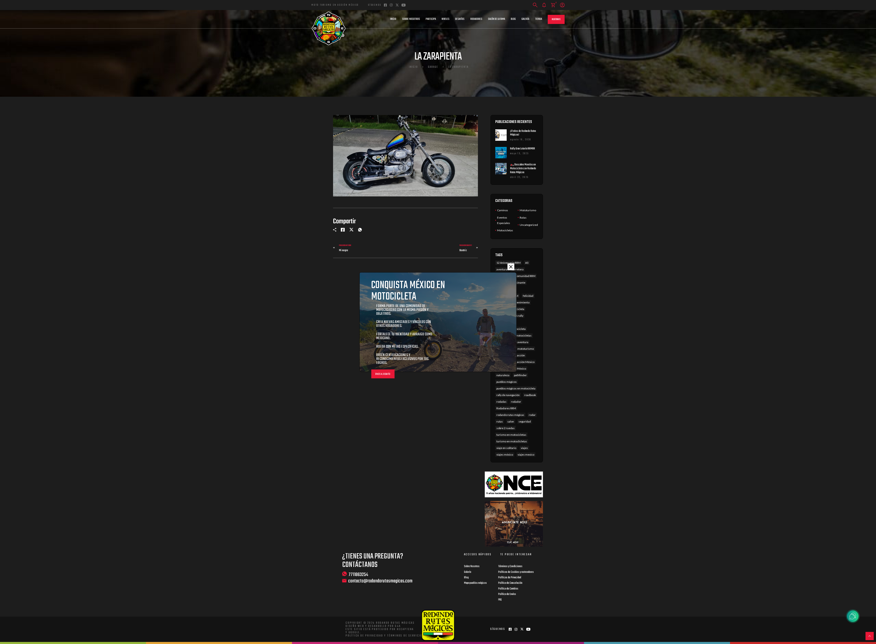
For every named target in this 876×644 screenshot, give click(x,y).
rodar (532, 415)
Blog (513, 19)
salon (510, 421)
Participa (431, 19)
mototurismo (525, 348)
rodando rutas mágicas (510, 415)
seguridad (525, 421)
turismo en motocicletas (511, 434)
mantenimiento (519, 302)
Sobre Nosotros (411, 19)
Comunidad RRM (525, 276)
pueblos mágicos (506, 381)
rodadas (501, 401)
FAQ (500, 599)
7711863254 (358, 574)
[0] (553, 5)
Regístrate (556, 19)
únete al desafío (382, 374)
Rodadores (476, 19)
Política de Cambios (508, 589)
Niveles (445, 19)
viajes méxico (504, 454)
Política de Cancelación (510, 583)
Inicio (393, 19)
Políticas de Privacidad (509, 577)
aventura (501, 269)
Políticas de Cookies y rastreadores (516, 572)
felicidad (528, 295)
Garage (433, 67)
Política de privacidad (364, 636)
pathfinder (520, 375)
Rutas (523, 217)
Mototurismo (528, 210)
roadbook (530, 395)
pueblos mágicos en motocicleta (515, 388)
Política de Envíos (507, 594)
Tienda (538, 19)
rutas (499, 421)
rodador (516, 401)
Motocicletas (505, 230)
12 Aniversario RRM (508, 262)
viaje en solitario (506, 448)
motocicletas (524, 335)
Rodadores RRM (506, 408)
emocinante (518, 282)
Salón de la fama (496, 19)
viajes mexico (526, 454)
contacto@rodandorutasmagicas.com (380, 581)
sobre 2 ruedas (505, 428)
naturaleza (502, 375)
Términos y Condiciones (510, 566)
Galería (525, 19)
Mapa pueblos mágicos (475, 583)
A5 (527, 262)
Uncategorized (529, 225)
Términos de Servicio (404, 636)
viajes (524, 448)
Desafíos (459, 19)
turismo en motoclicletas (511, 441)
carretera (518, 269)
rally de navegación (508, 395)
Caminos (502, 210)
